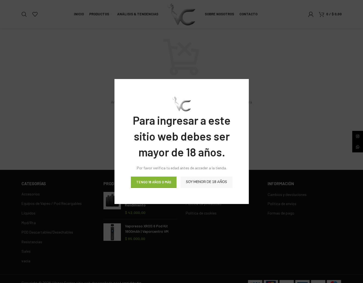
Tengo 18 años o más (153, 182)
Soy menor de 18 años (206, 182)
